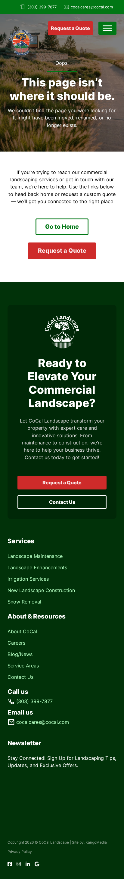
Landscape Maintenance (35, 556)
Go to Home (62, 226)
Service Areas (23, 666)
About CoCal (22, 631)
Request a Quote (70, 28)
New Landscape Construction (41, 590)
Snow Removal (24, 602)
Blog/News (20, 654)
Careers (16, 643)
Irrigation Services (28, 579)
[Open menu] (107, 28)
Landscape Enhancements (37, 567)
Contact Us (62, 502)
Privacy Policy (20, 851)
